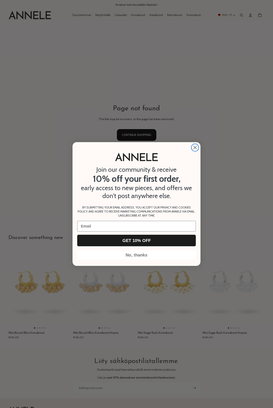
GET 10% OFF (136, 240)
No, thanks (136, 255)
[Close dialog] (195, 147)
